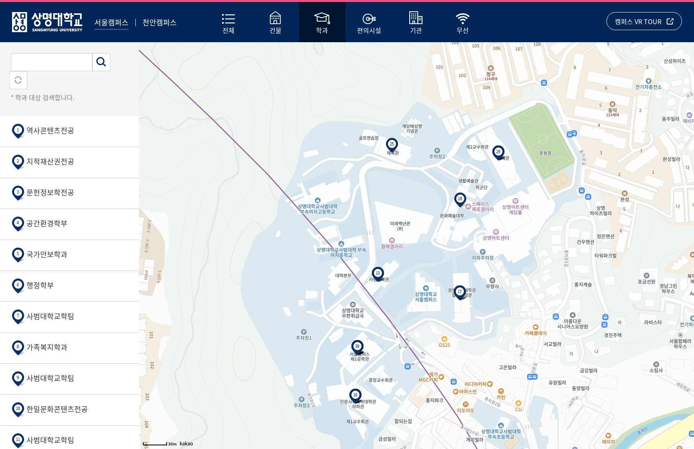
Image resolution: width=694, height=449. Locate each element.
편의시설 (369, 30)
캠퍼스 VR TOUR (638, 21)
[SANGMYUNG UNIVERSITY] (47, 20)
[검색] (101, 62)
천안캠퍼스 (160, 22)
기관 (416, 30)
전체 (228, 30)
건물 (275, 30)
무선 (463, 30)
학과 (322, 30)
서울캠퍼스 (111, 22)
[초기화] (18, 80)
